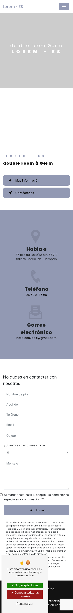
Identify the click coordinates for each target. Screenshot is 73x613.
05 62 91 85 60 (36, 295)
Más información (27, 180)
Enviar (40, 510)
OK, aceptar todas (26, 585)
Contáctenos (24, 193)
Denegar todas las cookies (26, 594)
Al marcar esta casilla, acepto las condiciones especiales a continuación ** (36, 497)
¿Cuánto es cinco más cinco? (24, 445)
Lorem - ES (13, 6)
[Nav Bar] (64, 6)
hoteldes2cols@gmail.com (36, 338)
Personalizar (24, 603)
